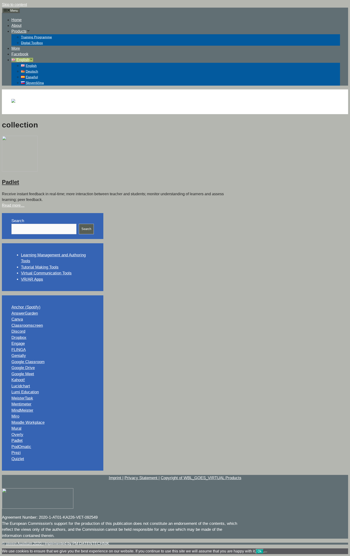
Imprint (115, 478)
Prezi (16, 452)
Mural (16, 428)
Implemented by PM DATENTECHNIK (77, 543)
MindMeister (22, 410)
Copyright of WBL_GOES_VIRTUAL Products (201, 478)
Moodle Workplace (28, 422)
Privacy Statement (142, 478)
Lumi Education (25, 392)
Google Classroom (28, 362)
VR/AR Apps (32, 279)
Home (16, 20)
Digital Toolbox (32, 43)
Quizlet (17, 459)
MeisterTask (22, 398)
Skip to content (14, 5)
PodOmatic (21, 446)
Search (17, 221)
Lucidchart (20, 386)
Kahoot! (18, 380)
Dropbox (18, 337)
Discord (18, 331)
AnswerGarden (24, 313)
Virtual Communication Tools (46, 273)
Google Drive (23, 368)
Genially (18, 355)
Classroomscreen (27, 325)
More (15, 48)
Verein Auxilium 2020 (24, 543)
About (16, 26)
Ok (260, 551)
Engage (18, 343)
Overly (17, 434)
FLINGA (18, 349)
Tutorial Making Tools (40, 267)
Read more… (13, 205)
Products (18, 31)
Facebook (19, 54)
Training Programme (36, 37)
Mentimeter (21, 404)
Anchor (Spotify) (25, 307)
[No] (265, 552)
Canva (17, 319)
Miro (15, 416)
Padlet (10, 182)
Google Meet (22, 374)
